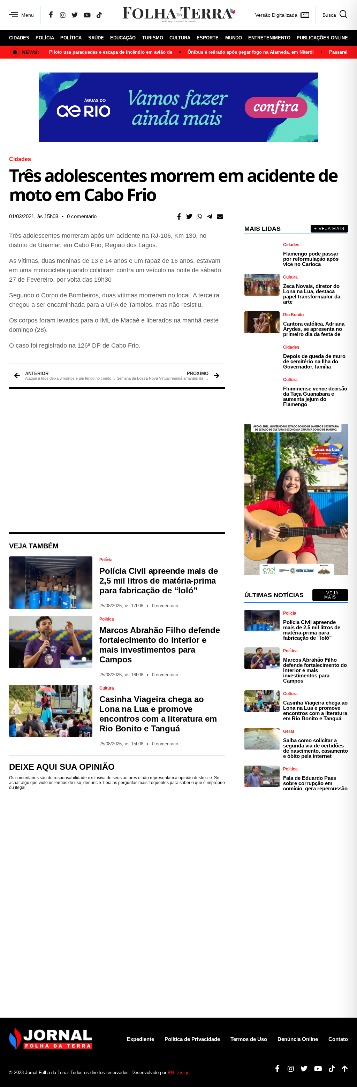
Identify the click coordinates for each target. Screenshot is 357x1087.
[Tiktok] (329, 1068)
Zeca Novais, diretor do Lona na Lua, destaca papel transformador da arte (311, 294)
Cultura (179, 37)
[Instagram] (63, 15)
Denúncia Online (298, 1039)
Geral (288, 731)
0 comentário (82, 216)
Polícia (45, 37)
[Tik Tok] (99, 15)
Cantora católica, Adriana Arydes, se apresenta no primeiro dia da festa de (313, 329)
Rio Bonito (293, 315)
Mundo (233, 37)
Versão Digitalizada (276, 15)
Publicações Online (322, 37)
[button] (179, 216)
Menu (27, 15)
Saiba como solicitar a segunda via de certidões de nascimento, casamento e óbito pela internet (315, 748)
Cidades (19, 37)
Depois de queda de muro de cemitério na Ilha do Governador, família (314, 361)
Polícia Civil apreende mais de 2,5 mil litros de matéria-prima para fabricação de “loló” (158, 580)
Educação (123, 37)
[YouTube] (87, 15)
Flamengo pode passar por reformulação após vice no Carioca (311, 259)
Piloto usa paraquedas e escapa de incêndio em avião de (110, 52)
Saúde (96, 37)
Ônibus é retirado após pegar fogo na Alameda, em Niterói (251, 52)
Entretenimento (269, 37)
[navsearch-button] (332, 15)
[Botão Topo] (342, 1068)
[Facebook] (51, 15)
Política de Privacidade (192, 1039)
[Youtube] (315, 1068)
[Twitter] (74, 15)
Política (71, 37)
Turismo (152, 37)
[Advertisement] (117, 460)
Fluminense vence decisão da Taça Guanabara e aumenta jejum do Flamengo (315, 396)
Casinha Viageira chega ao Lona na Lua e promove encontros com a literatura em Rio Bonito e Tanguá (158, 713)
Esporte (208, 37)
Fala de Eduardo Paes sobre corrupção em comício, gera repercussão (315, 783)
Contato (338, 1039)
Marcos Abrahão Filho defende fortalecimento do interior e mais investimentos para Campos (159, 644)
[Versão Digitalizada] (305, 15)
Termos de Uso (248, 1039)
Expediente (140, 1039)
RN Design (178, 1072)
